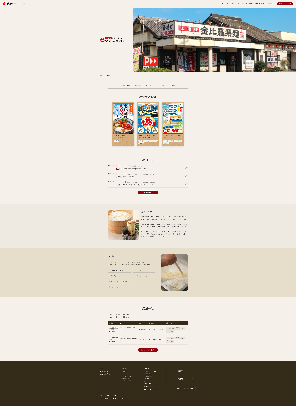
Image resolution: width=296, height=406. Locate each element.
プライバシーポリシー (105, 395)
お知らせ (146, 381)
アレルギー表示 (127, 380)
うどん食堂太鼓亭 (127, 376)
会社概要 (147, 378)
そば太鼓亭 (126, 374)
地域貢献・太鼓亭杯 (150, 376)
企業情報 (146, 368)
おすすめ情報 (147, 384)
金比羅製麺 (126, 378)
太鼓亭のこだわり (105, 374)
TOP (101, 368)
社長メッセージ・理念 (150, 371)
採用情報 (180, 379)
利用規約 (116, 395)
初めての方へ (104, 371)
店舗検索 (180, 371)
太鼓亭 (124, 371)
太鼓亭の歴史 (148, 374)
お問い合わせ (147, 386)
